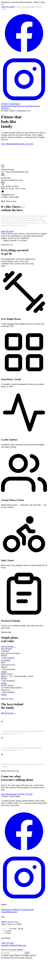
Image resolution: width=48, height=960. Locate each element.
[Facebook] (24, 55)
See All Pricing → (8, 646)
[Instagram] (24, 101)
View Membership (8, 144)
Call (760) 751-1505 (24, 794)
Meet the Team (20, 909)
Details (4, 672)
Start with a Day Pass (24, 144)
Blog (32, 106)
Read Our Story (7, 231)
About (8, 106)
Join (27, 953)
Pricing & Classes (23, 106)
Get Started (5, 660)
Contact (37, 106)
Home (3, 106)
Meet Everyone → (8, 713)
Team (13, 106)
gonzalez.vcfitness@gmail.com (13, 945)
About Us (10, 909)
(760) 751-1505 (7, 7)
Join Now (5, 108)
